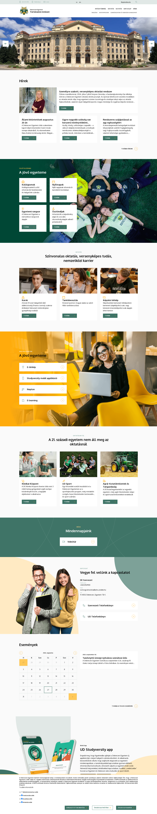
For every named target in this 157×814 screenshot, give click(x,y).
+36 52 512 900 (25, 2)
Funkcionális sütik (28, 795)
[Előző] (6, 44)
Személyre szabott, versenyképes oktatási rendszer (85, 91)
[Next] (151, 44)
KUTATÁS (119, 9)
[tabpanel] (78, 43)
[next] (75, 653)
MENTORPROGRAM (104, 12)
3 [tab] (79, 66)
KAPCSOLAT (127, 9)
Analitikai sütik (27, 799)
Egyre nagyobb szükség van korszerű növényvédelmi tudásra (76, 122)
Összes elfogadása (125, 807)
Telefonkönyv (37, 2)
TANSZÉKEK (94, 12)
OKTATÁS (111, 9)
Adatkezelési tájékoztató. (116, 783)
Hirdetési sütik (27, 802)
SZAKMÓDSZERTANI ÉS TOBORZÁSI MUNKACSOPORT (124, 12)
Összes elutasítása (101, 807)
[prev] (21, 653)
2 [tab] (77, 66)
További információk (26, 787)
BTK (80, 2)
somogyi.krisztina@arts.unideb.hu (93, 590)
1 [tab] (75, 66)
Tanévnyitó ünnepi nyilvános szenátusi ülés (105, 657)
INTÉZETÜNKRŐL (100, 9)
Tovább (63, 108)
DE (76, 2)
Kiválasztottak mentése (75, 807)
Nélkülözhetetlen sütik (30, 792)
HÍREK (135, 9)
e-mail (47, 2)
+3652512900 (85, 585)
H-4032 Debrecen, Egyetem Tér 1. (93, 595)
